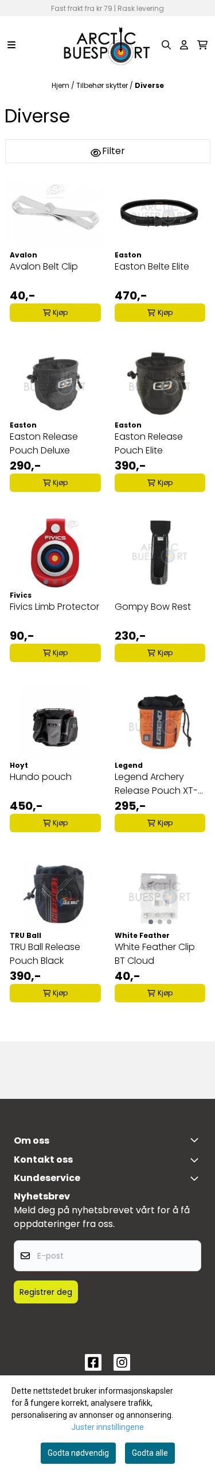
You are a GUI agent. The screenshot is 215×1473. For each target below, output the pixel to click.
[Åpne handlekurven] (202, 45)
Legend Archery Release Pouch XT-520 (156, 784)
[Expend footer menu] (197, 1178)
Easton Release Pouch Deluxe (44, 443)
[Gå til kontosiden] (184, 45)
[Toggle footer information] (196, 1139)
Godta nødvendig (78, 1452)
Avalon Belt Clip (44, 266)
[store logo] (107, 45)
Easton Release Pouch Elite (149, 443)
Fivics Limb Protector (54, 606)
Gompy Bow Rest (153, 606)
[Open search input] (166, 44)
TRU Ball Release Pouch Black (45, 953)
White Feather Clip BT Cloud (155, 953)
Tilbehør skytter (103, 85)
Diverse (149, 85)
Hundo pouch (41, 776)
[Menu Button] (11, 45)
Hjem (61, 85)
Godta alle (150, 1452)
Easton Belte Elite (152, 266)
